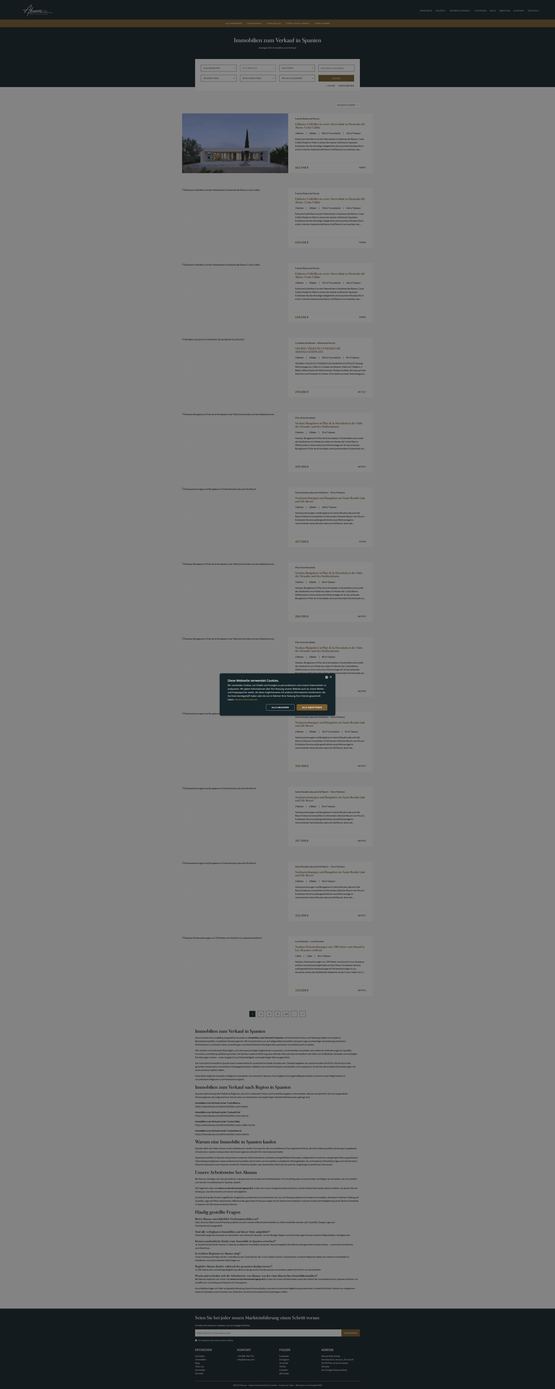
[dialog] (277, 694)
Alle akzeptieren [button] (312, 707)
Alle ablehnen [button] (280, 707)
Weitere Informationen (246, 699)
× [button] (331, 677)
